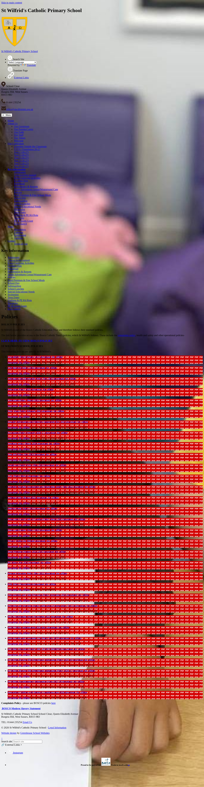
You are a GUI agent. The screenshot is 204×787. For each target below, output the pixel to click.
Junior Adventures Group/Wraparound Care (36, 189)
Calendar (18, 232)
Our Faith (19, 132)
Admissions (20, 172)
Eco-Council (20, 223)
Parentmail (19, 183)
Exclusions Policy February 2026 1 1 (27, 432)
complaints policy (126, 335)
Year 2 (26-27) (21, 155)
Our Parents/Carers (23, 129)
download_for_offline (52, 357)
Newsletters (20, 229)
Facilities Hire (21, 180)
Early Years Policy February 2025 (25, 411)
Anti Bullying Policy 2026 (21, 367)
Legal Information (57, 727)
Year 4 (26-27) (21, 160)
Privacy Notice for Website (21, 540)
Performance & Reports (26, 186)
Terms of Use (21, 243)
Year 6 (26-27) (21, 166)
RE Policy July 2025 (18, 562)
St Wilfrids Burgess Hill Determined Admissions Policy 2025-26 (40, 659)
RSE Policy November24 (21, 584)
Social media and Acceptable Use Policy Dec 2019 (33, 638)
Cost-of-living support (25, 175)
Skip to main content (11, 2)
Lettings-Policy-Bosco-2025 (22, 497)
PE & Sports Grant (23, 221)
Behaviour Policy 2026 (20, 389)
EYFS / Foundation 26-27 (27, 149)
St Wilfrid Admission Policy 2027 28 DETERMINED (35, 649)
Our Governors (21, 126)
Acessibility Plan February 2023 (24, 357)
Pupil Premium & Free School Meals (32, 195)
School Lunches (22, 203)
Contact (11, 241)
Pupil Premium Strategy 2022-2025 (26, 551)
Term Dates (20, 212)
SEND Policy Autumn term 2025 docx (27, 627)
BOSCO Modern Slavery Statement (20, 708)
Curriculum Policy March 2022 (24, 400)
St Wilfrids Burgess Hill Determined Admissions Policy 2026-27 (40, 670)
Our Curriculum (16, 143)
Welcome (18, 140)
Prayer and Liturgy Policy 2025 (24, 530)
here (53, 703)
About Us (13, 123)
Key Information (17, 169)
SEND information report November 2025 (29, 616)
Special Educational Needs (27, 206)
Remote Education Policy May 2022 (26, 573)
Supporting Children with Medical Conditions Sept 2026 (36, 692)
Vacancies (19, 218)
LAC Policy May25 (18, 476)
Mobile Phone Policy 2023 (21, 508)
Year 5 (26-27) (21, 163)
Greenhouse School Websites (35, 733)
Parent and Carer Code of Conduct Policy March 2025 (35, 519)
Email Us (27, 722)
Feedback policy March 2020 (23, 443)
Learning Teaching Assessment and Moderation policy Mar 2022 (40, 486)
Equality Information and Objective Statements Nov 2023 (37, 421)
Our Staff (18, 135)
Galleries (18, 238)
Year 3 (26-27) (21, 158)
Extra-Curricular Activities (27, 178)
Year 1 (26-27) (21, 152)
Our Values (19, 137)
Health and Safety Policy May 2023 (26, 465)
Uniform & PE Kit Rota (26, 215)
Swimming (19, 209)
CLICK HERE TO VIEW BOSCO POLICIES (26, 340)
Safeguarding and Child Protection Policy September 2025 (37, 595)
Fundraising (20, 235)
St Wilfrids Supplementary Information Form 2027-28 (35, 681)
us (129, 765)
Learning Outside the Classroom (30, 146)
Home (11, 120)
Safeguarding (20, 200)
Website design (8, 733)
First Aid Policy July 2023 (21, 454)
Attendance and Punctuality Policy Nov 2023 (31, 378)
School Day (20, 198)
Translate (31, 65)
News (11, 226)
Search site (6, 741)
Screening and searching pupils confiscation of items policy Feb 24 (41, 605)
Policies (18, 192)
